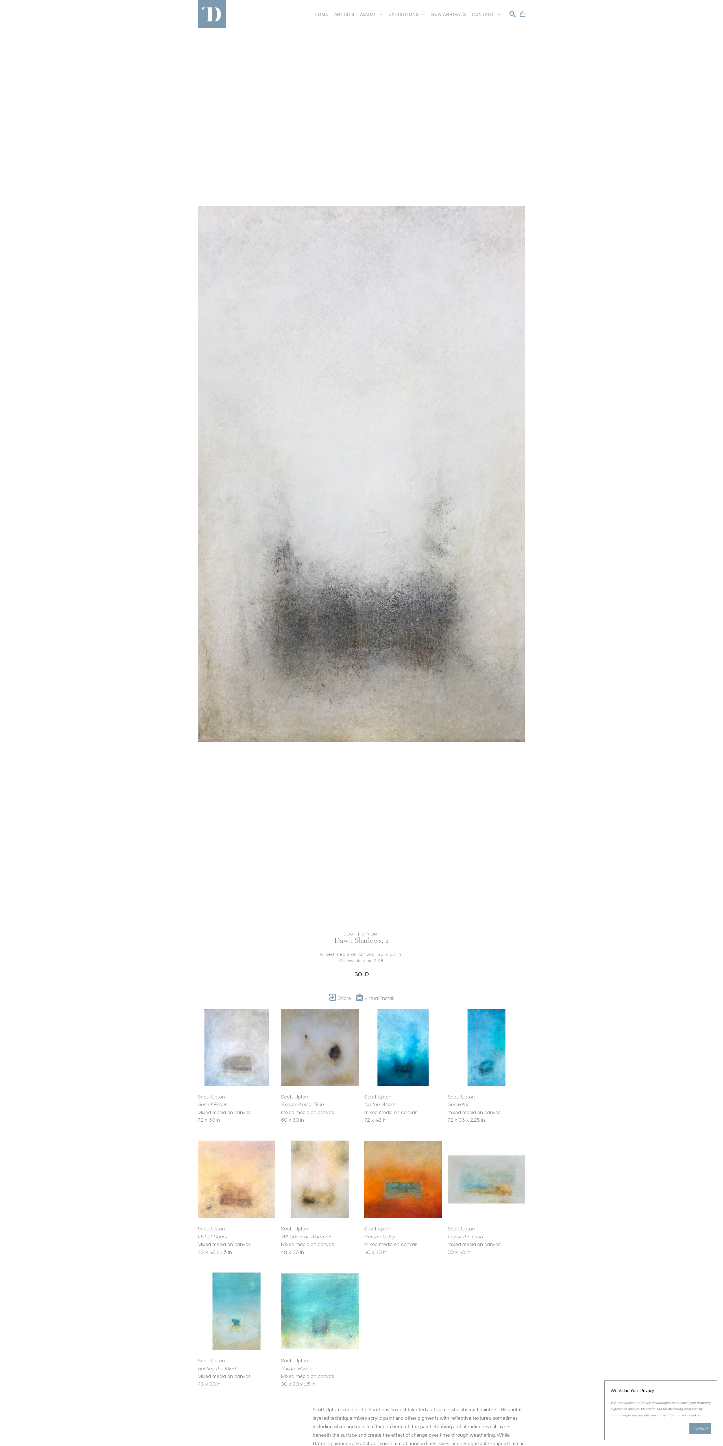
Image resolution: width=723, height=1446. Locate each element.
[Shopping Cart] (522, 14)
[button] (371, 14)
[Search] (512, 14)
